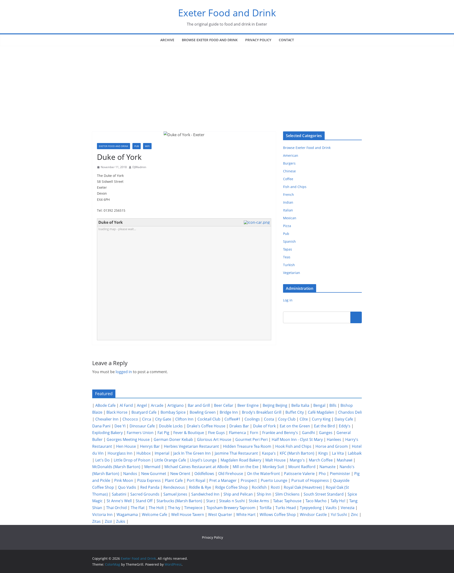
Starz (210, 500)
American (290, 155)
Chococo (130, 419)
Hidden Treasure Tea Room (247, 446)
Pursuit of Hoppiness (310, 480)
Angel (142, 405)
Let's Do (102, 460)
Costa (269, 419)
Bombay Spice (173, 412)
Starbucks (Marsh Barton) (179, 500)
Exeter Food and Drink (227, 12)
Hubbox (143, 453)
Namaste (327, 466)
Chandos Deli (350, 412)
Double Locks (171, 426)
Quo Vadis (127, 487)
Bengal (319, 405)
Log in (287, 300)
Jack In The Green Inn (192, 453)
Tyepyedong (311, 507)
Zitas (96, 521)
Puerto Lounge (274, 480)
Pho (322, 473)
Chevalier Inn (106, 419)
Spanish (289, 241)
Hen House (126, 446)
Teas (286, 257)
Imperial (162, 453)
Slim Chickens (287, 494)
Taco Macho (316, 500)
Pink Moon (123, 480)
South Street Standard (324, 494)
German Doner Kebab (173, 439)
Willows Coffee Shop (278, 514)
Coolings (252, 419)
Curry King (321, 419)
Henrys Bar (150, 446)
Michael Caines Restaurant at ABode (196, 466)
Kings (323, 453)
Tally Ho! (338, 500)
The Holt (156, 507)
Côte (304, 419)
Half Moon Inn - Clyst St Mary (297, 439)
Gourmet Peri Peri (251, 439)
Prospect (249, 480)
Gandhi (308, 432)
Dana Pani (101, 426)
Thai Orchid (116, 507)
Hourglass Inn (120, 453)
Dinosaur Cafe (142, 426)
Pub (136, 146)
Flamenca (237, 432)
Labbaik (355, 453)
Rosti (275, 487)
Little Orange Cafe (170, 460)
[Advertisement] (227, 82)
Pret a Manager (223, 480)
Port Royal (196, 480)
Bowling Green (203, 412)
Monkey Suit (273, 466)
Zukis (120, 521)
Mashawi (344, 460)
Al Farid (126, 405)
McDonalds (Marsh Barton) (116, 466)
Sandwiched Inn (205, 494)
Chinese (289, 171)
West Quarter (220, 514)
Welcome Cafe (154, 514)
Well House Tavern (187, 514)
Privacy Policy (258, 40)
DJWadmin (139, 167)
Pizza (287, 226)
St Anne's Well (119, 500)
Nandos (130, 473)
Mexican (289, 218)
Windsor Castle (313, 514)
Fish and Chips (294, 186)
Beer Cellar (223, 405)
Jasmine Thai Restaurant (236, 453)
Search (356, 317)
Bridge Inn (229, 412)
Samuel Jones (175, 494)
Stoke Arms (259, 500)
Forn (254, 432)
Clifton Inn (184, 419)
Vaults (331, 507)
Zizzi (108, 521)
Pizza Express (149, 480)
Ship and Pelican (238, 494)
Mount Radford (301, 466)
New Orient (180, 473)
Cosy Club (287, 419)
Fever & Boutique (188, 432)
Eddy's (344, 426)
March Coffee (321, 460)
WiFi (147, 146)
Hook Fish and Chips (293, 446)
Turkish (289, 265)
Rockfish (259, 487)
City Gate (163, 419)
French (288, 194)
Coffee (288, 179)
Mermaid (152, 466)
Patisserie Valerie (299, 473)
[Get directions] (257, 222)
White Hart (246, 514)
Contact (286, 40)
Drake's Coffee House (206, 426)
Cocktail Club (208, 419)
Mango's (297, 460)
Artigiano (175, 405)
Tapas (287, 249)
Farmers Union (140, 432)
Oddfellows (204, 473)
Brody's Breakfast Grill (261, 412)
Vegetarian (291, 272)
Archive (167, 40)
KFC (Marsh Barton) (297, 453)
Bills (332, 405)
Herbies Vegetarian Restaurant (191, 446)
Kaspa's (269, 453)
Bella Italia (300, 405)
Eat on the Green (295, 426)
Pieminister (340, 473)
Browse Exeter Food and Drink (210, 40)
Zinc (354, 514)
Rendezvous (174, 487)
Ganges (325, 432)
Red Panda (149, 487)
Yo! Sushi (339, 514)
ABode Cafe (105, 405)
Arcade (157, 405)
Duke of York (264, 426)
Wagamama (127, 514)
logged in (124, 371)
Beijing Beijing (275, 405)
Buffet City (294, 412)
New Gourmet (153, 473)
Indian (288, 202)
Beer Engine (248, 405)
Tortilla (265, 507)
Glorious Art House (214, 439)
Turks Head (285, 507)
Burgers (289, 163)
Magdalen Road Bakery (241, 460)
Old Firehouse (230, 473)
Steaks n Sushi (232, 500)
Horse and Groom (331, 446)
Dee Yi (120, 426)
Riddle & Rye (200, 487)
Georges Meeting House (128, 439)
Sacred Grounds (144, 494)
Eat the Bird (324, 426)
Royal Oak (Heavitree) (303, 487)
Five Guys (216, 432)
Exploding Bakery (107, 432)
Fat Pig (163, 432)
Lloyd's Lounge (203, 460)
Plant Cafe (174, 480)
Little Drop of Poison (132, 460)
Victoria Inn (102, 514)
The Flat (138, 507)
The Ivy (174, 507)
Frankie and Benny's (280, 432)
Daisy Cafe (344, 419)
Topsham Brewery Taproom (230, 507)
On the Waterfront (263, 473)
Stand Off (144, 500)
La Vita (338, 453)
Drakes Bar (239, 426)
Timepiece (193, 507)
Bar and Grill (199, 405)
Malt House (275, 460)
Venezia (347, 507)
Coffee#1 (232, 419)
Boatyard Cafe (144, 412)
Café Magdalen (321, 412)
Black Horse (116, 412)
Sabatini (119, 494)
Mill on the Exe (245, 466)
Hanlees (334, 439)
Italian (288, 210)
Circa (146, 419)
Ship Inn (264, 494)
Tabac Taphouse (287, 500)
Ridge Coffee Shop (231, 487)
